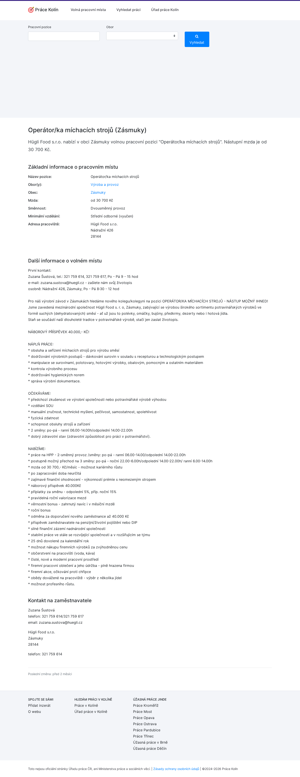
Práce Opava (143, 718)
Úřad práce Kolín (165, 9)
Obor (110, 27)
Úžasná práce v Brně (150, 742)
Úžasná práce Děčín (149, 748)
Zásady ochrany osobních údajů (176, 769)
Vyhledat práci (128, 9)
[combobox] (142, 36)
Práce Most (142, 711)
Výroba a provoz (105, 184)
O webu (34, 711)
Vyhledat (197, 42)
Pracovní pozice (39, 27)
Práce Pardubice (146, 730)
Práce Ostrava (145, 724)
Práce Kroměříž (146, 705)
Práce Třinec (143, 736)
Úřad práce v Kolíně (90, 711)
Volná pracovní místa (88, 9)
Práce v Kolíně (86, 705)
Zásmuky (98, 192)
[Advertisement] (150, 87)
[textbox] (115, 36)
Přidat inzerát (39, 705)
